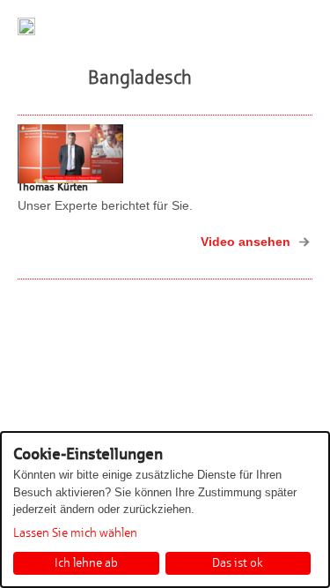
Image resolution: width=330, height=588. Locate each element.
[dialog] (165, 509)
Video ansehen (245, 241)
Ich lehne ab (86, 562)
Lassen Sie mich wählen (75, 533)
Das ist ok (237, 562)
